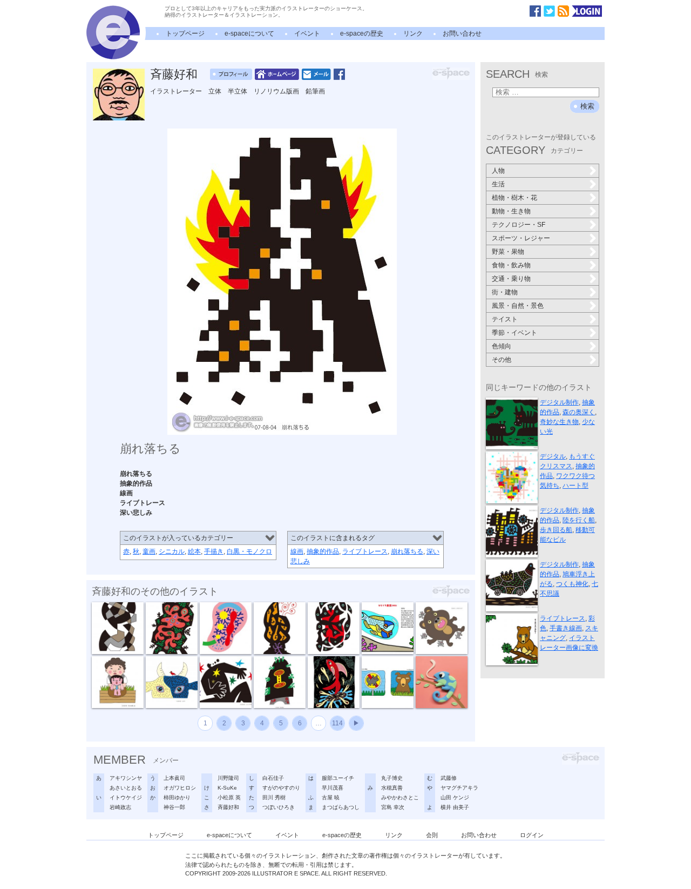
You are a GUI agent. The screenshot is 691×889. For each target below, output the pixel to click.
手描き (213, 551)
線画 (296, 551)
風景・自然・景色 (518, 305)
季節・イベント (514, 332)
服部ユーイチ (338, 778)
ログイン (532, 835)
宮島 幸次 (392, 807)
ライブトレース (365, 551)
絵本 (194, 551)
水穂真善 (392, 788)
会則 (432, 835)
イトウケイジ (126, 797)
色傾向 (501, 346)
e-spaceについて (249, 33)
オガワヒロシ (180, 788)
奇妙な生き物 (559, 422)
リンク (413, 33)
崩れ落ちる (407, 551)
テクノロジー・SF (518, 224)
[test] (113, 57)
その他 (501, 359)
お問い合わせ (462, 33)
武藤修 (449, 778)
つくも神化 (572, 584)
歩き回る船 (556, 530)
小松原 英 (229, 797)
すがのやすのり (281, 788)
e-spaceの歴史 (361, 33)
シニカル (172, 551)
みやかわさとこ (400, 797)
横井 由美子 (455, 807)
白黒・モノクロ (249, 551)
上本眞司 (174, 778)
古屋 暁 (331, 797)
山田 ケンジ (455, 797)
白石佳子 (273, 778)
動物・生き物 (511, 211)
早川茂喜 (332, 788)
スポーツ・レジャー (521, 238)
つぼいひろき (278, 807)
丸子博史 (392, 778)
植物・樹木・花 (514, 197)
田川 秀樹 (274, 797)
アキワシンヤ (126, 778)
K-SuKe (227, 788)
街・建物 (505, 292)
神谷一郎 (174, 807)
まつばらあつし (341, 807)
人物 (498, 170)
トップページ (185, 33)
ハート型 (575, 485)
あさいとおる (126, 788)
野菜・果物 (508, 251)
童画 (149, 551)
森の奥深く (579, 412)
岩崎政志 (120, 807)
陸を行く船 (579, 520)
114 (337, 723)
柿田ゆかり (177, 797)
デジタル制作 (559, 402)
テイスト (505, 319)
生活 (498, 184)
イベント (307, 33)
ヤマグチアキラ (459, 788)
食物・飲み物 (511, 265)
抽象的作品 (323, 551)
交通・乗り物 (511, 278)
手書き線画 (566, 628)
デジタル (553, 456)
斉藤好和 (174, 74)
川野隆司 (228, 778)
